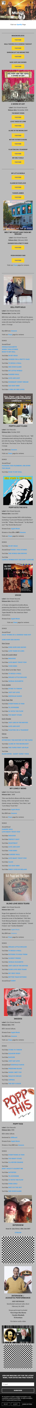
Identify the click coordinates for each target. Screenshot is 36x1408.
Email (4, 1381)
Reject (6, 1404)
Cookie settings (27, 1404)
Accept (15, 1404)
